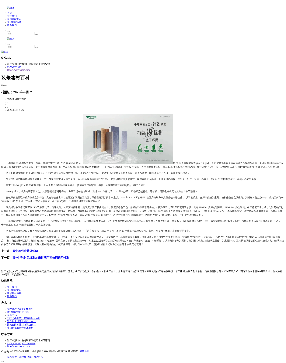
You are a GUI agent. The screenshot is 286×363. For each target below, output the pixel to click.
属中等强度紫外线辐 (25, 250)
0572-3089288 (28, 343)
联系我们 (12, 25)
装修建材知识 (14, 19)
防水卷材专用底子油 (18, 312)
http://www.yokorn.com (18, 70)
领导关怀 (12, 315)
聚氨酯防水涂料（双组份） (21, 324)
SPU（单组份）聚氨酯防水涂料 (23, 318)
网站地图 (84, 351)
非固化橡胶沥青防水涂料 (20, 327)
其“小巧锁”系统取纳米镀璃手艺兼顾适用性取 (41, 257)
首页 (9, 12)
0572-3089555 (14, 67)
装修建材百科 (14, 22)
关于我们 (12, 16)
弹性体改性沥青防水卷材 (20, 309)
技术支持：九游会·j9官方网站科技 (25, 357)
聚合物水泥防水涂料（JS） (21, 321)
